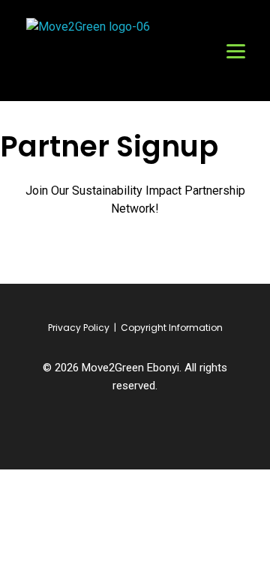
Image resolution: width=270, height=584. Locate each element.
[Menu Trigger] (235, 50)
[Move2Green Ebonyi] (97, 53)
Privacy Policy (79, 327)
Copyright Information (172, 327)
